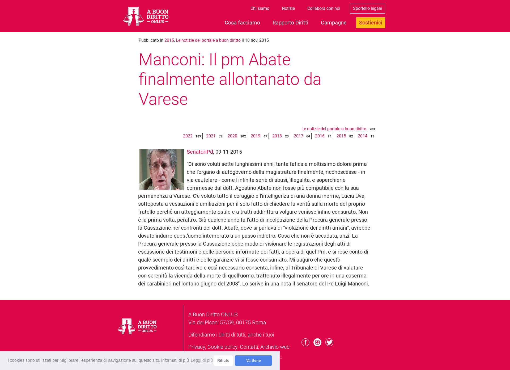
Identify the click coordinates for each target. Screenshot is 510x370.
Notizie (288, 8)
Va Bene (253, 360)
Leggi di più (202, 360)
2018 (277, 135)
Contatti (249, 347)
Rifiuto (223, 360)
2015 (169, 40)
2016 (320, 135)
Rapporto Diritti (290, 22)
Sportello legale (367, 8)
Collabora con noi (323, 8)
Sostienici (370, 22)
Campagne (334, 22)
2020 (232, 135)
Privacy (196, 347)
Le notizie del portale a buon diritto (208, 40)
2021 (211, 135)
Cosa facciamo (242, 22)
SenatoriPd (200, 152)
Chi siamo (259, 8)
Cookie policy (222, 347)
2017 (298, 135)
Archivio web (275, 347)
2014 (362, 135)
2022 (188, 135)
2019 (255, 135)
